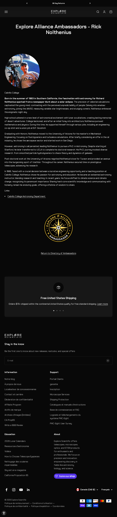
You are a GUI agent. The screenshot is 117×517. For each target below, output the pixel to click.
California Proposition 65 (16, 475)
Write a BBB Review (14, 425)
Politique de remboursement (17, 503)
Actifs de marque (13, 409)
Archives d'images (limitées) (18, 415)
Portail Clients (56, 379)
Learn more (102, 304)
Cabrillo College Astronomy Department (27, 196)
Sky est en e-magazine (15, 470)
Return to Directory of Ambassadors (58, 253)
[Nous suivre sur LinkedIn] (28, 490)
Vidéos (8, 451)
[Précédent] (26, 3)
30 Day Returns (58, 3)
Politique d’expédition (40, 506)
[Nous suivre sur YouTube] (21, 490)
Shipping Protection (59, 399)
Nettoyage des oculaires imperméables (16, 463)
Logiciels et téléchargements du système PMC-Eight (65, 417)
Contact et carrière (14, 394)
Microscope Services (59, 394)
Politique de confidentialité (16, 506)
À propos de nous (13, 384)
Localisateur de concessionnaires (20, 389)
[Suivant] (90, 3)
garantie (54, 384)
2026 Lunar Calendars (15, 441)
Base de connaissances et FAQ (64, 409)
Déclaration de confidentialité (19, 399)
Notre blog (10, 379)
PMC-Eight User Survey (61, 423)
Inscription (55, 389)
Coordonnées (58, 506)
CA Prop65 (10, 420)
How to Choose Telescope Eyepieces (22, 456)
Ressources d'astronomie (17, 446)
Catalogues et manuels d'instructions (68, 404)
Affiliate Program (13, 404)
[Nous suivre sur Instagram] (14, 490)
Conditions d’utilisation (42, 503)
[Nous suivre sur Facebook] (6, 490)
